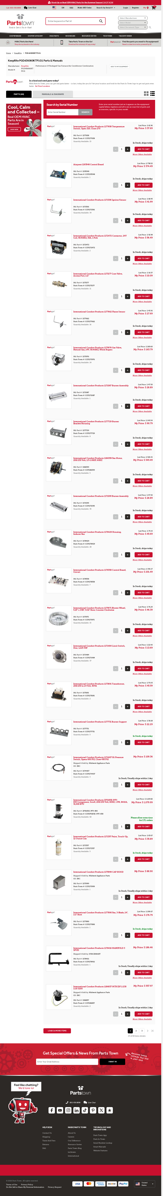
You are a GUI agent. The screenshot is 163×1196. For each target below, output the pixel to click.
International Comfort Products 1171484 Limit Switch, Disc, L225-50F (99, 647)
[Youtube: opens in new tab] (60, 1110)
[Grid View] (146, 93)
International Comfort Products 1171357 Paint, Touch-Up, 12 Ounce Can (100, 837)
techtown (72, 1152)
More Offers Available (142, 154)
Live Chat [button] (92, 1103)
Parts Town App (100, 1135)
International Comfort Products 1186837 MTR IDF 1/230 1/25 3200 (99, 987)
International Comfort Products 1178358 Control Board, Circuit (99, 571)
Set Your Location (42, 86)
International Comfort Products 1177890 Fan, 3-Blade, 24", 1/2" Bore (100, 913)
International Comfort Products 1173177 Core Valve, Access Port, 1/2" (98, 275)
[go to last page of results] (152, 1030)
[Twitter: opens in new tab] (101, 1110)
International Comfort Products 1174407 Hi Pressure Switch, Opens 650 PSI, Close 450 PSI (98, 758)
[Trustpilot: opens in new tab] (109, 1110)
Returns (45, 1144)
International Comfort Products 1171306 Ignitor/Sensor (99, 200)
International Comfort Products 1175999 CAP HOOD (98, 872)
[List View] (152, 93)
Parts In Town (99, 1139)
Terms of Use (11, 1185)
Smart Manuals (99, 1147)
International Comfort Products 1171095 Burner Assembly (101, 496)
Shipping (46, 1137)
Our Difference (74, 1141)
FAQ (44, 1148)
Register (135, 8)
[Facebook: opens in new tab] (52, 1110)
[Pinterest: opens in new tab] (93, 1110)
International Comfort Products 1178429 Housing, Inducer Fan (97, 533)
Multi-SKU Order (85, 8)
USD (71, 8)
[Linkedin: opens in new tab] (76, 1110)
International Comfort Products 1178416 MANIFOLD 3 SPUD (99, 949)
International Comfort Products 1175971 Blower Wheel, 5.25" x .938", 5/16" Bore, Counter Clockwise (99, 609)
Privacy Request (54, 1187)
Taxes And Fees (48, 1141)
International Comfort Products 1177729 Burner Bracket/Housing (96, 422)
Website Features (100, 1151)
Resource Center (89, 36)
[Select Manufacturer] (132, 18)
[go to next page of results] (147, 1030)
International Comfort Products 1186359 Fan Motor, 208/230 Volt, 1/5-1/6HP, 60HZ (98, 459)
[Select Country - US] (54, 7)
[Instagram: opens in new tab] (68, 1110)
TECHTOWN (107, 36)
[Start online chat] (24, 1102)
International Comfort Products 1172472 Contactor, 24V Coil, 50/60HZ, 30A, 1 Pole (100, 237)
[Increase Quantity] (127, 149)
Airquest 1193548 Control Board (88, 164)
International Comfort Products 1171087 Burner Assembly (101, 385)
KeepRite (25, 66)
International (73, 1156)
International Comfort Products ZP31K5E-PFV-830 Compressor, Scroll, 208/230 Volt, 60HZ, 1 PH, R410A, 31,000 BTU (100, 802)
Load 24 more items (57, 1031)
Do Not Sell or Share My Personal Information (25, 1187)
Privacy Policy (27, 1185)
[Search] (150, 27)
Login (125, 8)
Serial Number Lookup (102, 1143)
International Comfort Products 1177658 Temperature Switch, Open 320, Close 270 (99, 127)
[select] (144, 1183)
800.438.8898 (15, 8)
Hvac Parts (54, 36)
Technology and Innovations (102, 1128)
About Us (72, 1133)
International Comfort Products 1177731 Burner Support (100, 722)
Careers (71, 1137)
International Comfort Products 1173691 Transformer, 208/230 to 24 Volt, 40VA (99, 685)
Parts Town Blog (75, 1148)
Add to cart (144, 149)
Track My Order (125, 36)
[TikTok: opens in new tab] (85, 1110)
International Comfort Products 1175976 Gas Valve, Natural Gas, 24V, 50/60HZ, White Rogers (97, 348)
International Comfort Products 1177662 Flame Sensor (99, 311)
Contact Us (47, 1133)
